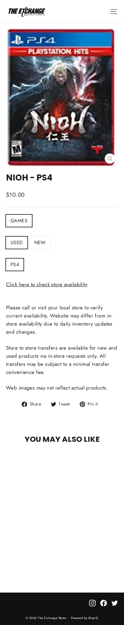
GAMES (19, 220)
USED (17, 242)
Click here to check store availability (46, 284)
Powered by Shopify (84, 618)
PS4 (15, 264)
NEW (40, 242)
